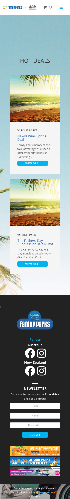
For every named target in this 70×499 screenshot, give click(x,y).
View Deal (32, 163)
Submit (35, 434)
